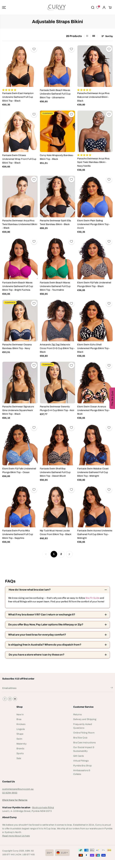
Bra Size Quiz (80, 737)
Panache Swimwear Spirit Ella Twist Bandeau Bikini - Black (55, 222)
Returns (77, 714)
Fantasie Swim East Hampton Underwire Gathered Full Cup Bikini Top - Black (18, 97)
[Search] (92, 7)
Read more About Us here (16, 836)
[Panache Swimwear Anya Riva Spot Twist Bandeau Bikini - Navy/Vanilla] (95, 131)
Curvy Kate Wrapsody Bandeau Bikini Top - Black (56, 157)
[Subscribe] (112, 688)
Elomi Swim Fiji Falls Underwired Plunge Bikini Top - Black (94, 284)
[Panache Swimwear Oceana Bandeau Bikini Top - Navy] (20, 320)
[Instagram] (9, 698)
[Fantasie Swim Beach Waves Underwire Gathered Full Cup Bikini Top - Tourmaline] (57, 258)
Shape (19, 734)
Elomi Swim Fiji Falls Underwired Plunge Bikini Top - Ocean (19, 470)
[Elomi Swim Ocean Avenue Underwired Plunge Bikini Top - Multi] (95, 382)
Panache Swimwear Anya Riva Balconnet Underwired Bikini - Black (93, 97)
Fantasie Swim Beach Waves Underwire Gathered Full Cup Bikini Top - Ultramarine (55, 94)
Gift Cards (78, 756)
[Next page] (69, 554)
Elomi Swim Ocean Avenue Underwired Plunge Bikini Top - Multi (93, 410)
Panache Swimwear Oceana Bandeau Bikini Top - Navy (17, 346)
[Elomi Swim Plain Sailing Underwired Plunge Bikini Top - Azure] (95, 196)
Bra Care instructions (84, 742)
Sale (18, 758)
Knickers (21, 724)
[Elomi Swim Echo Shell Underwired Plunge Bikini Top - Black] (95, 320)
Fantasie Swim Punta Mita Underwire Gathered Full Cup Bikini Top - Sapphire (17, 534)
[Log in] (104, 7)
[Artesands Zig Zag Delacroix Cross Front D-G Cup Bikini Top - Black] (57, 320)
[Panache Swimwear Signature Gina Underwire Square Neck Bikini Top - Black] (20, 382)
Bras (19, 719)
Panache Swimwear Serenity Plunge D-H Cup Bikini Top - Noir (57, 408)
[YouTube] (15, 698)
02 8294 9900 (9, 792)
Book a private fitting (43, 807)
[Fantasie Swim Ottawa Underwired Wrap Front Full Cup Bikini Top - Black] (20, 131)
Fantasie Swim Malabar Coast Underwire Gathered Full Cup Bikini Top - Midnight (93, 472)
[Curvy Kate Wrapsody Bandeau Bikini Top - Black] (57, 131)
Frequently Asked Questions (82, 726)
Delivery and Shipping (84, 719)
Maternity (21, 743)
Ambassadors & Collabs (81, 772)
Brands (20, 748)
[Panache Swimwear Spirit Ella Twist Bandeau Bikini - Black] (57, 196)
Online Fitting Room (83, 732)
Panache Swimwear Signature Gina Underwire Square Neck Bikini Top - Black (18, 410)
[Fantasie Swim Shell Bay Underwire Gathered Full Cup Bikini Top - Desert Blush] (57, 444)
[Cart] (110, 7)
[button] (4, 7)
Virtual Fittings (81, 760)
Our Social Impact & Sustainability (83, 749)
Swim (19, 738)
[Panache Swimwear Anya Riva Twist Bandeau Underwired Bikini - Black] (20, 196)
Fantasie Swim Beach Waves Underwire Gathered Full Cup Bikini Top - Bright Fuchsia (17, 286)
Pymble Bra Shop (82, 765)
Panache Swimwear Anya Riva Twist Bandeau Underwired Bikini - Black (19, 224)
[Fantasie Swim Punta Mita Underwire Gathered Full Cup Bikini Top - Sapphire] (20, 506)
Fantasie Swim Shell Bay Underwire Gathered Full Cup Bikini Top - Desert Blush (55, 472)
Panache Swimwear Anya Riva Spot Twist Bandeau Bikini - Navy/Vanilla (93, 162)
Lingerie (20, 729)
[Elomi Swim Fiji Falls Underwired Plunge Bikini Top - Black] (95, 258)
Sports (20, 753)
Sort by (109, 36)
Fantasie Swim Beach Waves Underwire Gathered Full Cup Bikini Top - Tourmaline (55, 286)
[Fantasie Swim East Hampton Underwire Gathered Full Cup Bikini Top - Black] (20, 66)
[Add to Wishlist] (34, 49)
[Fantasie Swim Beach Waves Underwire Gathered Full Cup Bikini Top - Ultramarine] (57, 66)
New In (20, 714)
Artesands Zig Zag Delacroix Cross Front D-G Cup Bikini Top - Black (57, 348)
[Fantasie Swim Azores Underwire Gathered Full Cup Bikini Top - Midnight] (95, 506)
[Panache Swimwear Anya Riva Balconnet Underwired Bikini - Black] (95, 66)
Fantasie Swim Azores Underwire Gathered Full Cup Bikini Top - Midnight (94, 534)
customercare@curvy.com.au (18, 789)
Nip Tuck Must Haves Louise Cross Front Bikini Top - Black (55, 532)
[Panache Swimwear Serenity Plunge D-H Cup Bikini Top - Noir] (57, 382)
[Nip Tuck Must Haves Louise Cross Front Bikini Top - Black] (57, 506)
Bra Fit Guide (92, 598)
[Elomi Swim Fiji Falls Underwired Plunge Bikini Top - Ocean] (20, 444)
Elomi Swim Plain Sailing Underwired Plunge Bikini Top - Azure (93, 224)
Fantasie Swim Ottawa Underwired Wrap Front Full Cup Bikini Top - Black (19, 159)
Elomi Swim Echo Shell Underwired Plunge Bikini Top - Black (93, 348)
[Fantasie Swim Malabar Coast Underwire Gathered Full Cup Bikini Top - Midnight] (95, 444)
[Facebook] (4, 698)
